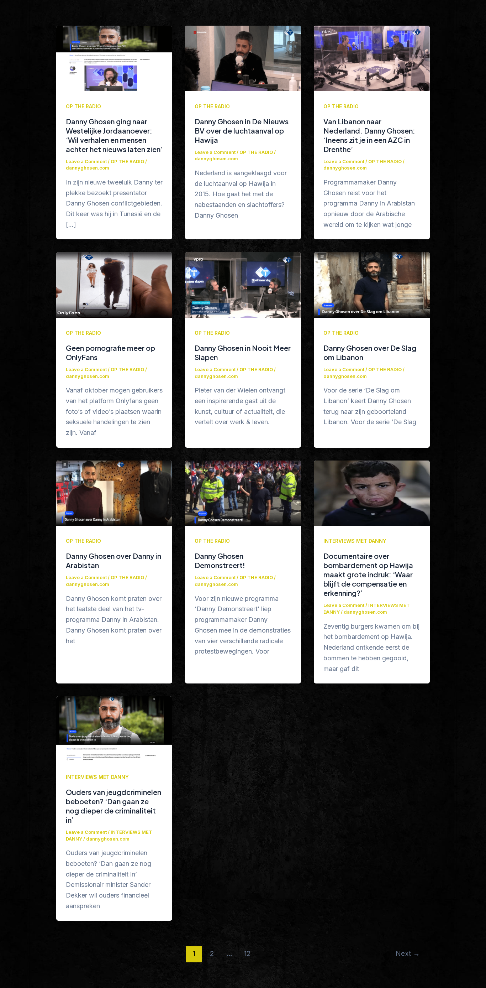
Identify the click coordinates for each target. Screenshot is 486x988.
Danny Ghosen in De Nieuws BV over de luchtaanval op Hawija (242, 130)
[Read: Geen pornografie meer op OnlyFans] (114, 284)
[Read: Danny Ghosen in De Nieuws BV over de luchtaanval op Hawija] (243, 58)
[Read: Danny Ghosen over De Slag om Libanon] (372, 284)
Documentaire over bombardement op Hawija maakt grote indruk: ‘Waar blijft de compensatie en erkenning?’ (368, 574)
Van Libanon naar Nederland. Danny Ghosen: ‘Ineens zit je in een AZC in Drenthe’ (369, 135)
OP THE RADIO (83, 106)
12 (247, 953)
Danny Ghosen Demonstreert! (220, 560)
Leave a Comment (86, 161)
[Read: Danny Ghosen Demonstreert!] (243, 492)
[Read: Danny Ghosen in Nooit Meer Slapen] (243, 284)
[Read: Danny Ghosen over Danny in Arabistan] (114, 492)
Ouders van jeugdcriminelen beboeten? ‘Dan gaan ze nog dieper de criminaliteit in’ (113, 805)
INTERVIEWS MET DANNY (354, 541)
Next (408, 953)
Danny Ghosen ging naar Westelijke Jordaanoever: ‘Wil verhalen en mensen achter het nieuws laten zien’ (114, 135)
